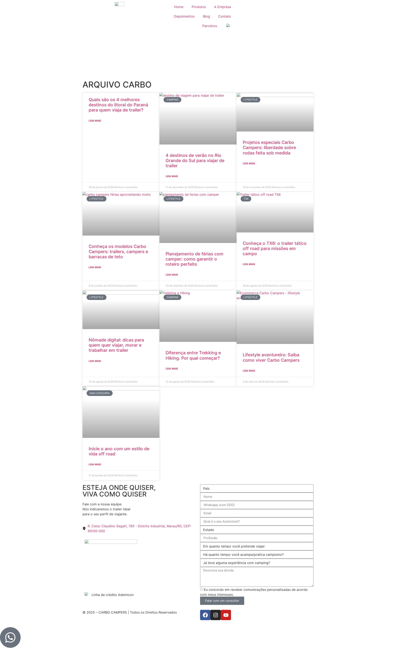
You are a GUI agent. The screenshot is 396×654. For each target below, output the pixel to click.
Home (178, 7)
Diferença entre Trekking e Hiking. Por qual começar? (193, 355)
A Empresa (222, 7)
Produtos (199, 7)
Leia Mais (95, 120)
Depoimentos (184, 16)
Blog (206, 16)
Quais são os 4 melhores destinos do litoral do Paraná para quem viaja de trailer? (118, 105)
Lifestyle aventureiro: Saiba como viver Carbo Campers (271, 357)
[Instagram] (215, 615)
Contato (224, 16)
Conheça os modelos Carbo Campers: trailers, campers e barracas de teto (118, 251)
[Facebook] (205, 615)
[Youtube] (226, 615)
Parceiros (209, 26)
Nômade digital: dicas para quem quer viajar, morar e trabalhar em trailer (116, 345)
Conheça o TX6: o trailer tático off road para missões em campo (274, 248)
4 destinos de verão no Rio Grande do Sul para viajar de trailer (195, 160)
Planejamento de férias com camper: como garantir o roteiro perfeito (194, 259)
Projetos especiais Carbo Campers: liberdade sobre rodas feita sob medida (269, 147)
